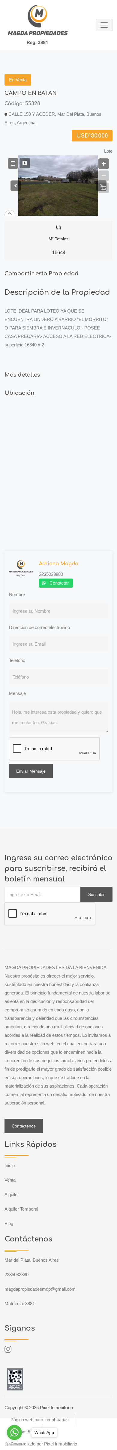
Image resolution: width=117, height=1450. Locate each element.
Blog (8, 1223)
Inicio (9, 1165)
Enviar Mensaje (31, 771)
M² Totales (58, 245)
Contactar (59, 583)
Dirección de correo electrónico (39, 627)
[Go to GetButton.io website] (14, 1444)
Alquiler (11, 1194)
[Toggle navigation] (104, 25)
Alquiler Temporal (21, 1209)
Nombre (17, 594)
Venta (10, 1179)
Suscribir (96, 894)
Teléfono (17, 660)
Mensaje (17, 693)
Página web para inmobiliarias (39, 1419)
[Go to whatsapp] (14, 1432)
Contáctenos (24, 1126)
